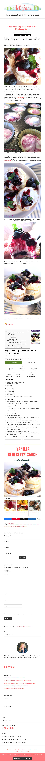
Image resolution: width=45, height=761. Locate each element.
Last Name (6, 547)
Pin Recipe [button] (32, 362)
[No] (43, 757)
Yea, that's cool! (17, 758)
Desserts (10, 523)
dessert (31, 524)
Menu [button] (23, 20)
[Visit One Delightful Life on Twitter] (9, 667)
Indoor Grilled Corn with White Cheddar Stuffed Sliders (17, 344)
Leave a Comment (28, 31)
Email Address (7, 535)
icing (33, 524)
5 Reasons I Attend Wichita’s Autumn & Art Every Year (14, 677)
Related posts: (14, 339)
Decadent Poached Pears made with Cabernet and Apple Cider (17, 341)
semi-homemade (9, 526)
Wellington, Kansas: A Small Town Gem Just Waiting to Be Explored (17, 680)
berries (18, 524)
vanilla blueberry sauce (19, 526)
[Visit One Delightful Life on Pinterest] (11, 667)
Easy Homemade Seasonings (15, 347)
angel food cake (14, 524)
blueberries (22, 524)
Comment (6, 574)
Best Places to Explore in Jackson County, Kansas (14, 688)
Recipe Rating (7, 570)
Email (5, 600)
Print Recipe (27, 35)
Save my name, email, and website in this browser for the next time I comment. (18, 614)
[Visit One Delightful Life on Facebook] (4, 667)
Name (5, 594)
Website (5, 606)
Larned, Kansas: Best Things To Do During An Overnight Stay (16, 685)
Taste (13, 523)
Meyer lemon (37, 524)
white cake (25, 526)
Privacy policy (28, 758)
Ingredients (14, 336)
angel (10, 524)
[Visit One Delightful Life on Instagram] (6, 667)
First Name (6, 541)
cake (25, 524)
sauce (5, 526)
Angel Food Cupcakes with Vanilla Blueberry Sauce (16, 333)
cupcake (27, 524)
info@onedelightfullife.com (9, 709)
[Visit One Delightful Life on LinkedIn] (13, 667)
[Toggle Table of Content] (27, 331)
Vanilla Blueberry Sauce (21, 88)
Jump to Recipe (19, 35)
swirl (13, 526)
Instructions (14, 337)
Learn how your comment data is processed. (24, 626)
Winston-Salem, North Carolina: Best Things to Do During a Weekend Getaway (19, 683)
